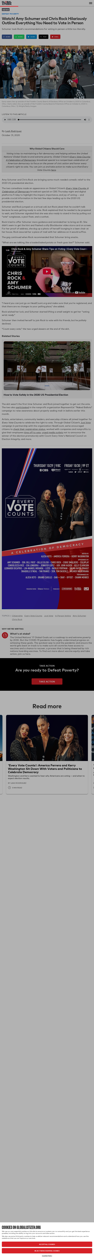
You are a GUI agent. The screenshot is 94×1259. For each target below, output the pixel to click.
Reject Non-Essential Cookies (47, 1251)
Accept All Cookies (47, 1244)
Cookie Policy (47, 1256)
